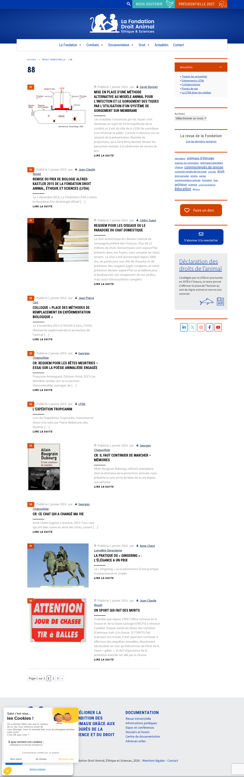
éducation (183, 189)
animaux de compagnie (187, 162)
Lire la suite (104, 155)
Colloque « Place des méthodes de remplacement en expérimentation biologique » (61, 312)
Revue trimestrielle (54, 59)
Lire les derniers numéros (201, 141)
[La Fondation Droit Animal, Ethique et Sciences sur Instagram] (201, 327)
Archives (180, 113)
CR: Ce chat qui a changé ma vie (58, 514)
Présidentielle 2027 (197, 4)
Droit (142, 45)
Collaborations (191, 84)
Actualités (161, 45)
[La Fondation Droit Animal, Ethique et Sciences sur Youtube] (218, 327)
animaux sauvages (211, 163)
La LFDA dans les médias (196, 92)
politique (181, 184)
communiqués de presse (203, 167)
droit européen (182, 176)
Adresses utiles (136, 741)
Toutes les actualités (194, 76)
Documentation (118, 45)
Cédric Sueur (148, 220)
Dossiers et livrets (138, 732)
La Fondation (68, 45)
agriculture (180, 158)
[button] (201, 67)
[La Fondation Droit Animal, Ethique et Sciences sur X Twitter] (192, 327)
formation (207, 180)
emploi (194, 176)
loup (215, 180)
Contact (178, 45)
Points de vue (190, 88)
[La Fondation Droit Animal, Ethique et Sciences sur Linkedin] (184, 327)
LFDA (81, 404)
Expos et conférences (140, 727)
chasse (179, 167)
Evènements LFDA (193, 80)
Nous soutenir (149, 4)
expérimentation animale (188, 180)
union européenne (207, 184)
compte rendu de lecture (191, 171)
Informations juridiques (141, 723)
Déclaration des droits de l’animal (200, 265)
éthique (196, 189)
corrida (212, 171)
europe (202, 176)
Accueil (31, 59)
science (192, 184)
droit (221, 171)
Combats (92, 45)
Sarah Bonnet (149, 87)
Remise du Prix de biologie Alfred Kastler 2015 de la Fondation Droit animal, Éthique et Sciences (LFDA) (62, 184)
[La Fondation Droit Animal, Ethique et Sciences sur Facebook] (209, 327)
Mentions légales (38, 769)
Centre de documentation (143, 736)
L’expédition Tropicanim (52, 409)
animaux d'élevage (200, 158)
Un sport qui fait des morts (117, 610)
